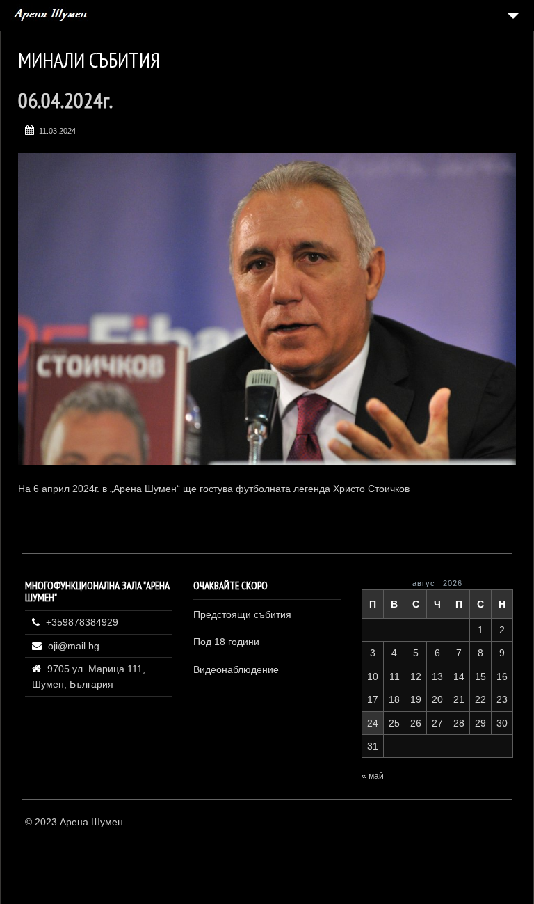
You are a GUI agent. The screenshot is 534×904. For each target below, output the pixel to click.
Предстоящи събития (242, 614)
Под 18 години (226, 641)
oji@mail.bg (73, 645)
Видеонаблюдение (236, 669)
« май (373, 776)
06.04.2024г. (65, 99)
